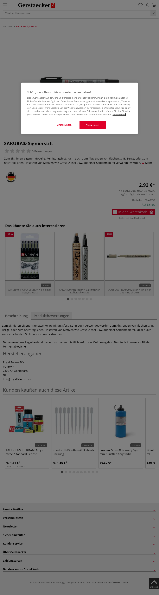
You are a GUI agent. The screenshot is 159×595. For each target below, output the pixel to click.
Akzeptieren (92, 124)
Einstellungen (64, 124)
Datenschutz (119, 114)
